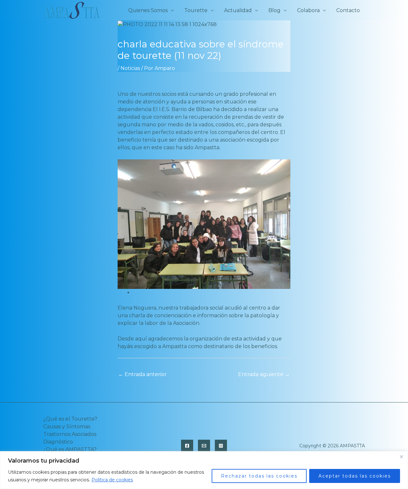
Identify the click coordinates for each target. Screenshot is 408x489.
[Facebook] (187, 446)
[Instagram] (221, 446)
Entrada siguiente (264, 374)
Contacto (348, 10)
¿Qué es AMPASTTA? (70, 449)
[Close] (401, 456)
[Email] (204, 446)
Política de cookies (112, 480)
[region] (204, 470)
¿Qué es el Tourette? (70, 419)
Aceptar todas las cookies (354, 476)
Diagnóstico (58, 442)
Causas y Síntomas (66, 426)
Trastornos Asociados (69, 434)
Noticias (130, 68)
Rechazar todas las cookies (259, 476)
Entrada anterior (142, 374)
